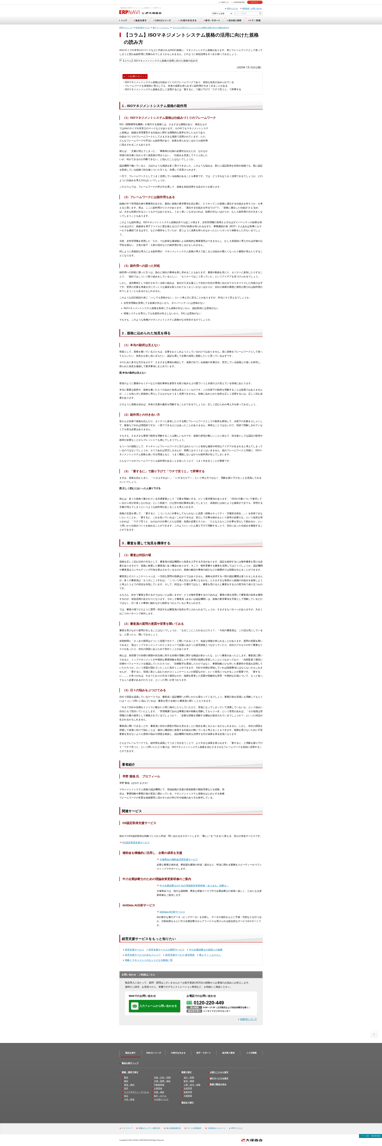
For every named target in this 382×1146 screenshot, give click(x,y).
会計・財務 (189, 1077)
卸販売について (248, 1019)
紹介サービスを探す (219, 1078)
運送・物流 (129, 1085)
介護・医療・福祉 (162, 1081)
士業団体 (158, 1088)
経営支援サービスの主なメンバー (143, 955)
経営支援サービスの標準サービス (166, 949)
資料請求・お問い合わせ (252, 8)
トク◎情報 (251, 1053)
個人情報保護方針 (174, 1128)
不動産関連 (159, 1085)
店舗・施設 (159, 1092)
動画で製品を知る (218, 1084)
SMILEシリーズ (153, 1053)
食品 (126, 1096)
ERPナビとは (232, 8)
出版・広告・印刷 (162, 1077)
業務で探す (186, 1072)
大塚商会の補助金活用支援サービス (179, 859)
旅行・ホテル (160, 1096)
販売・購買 (189, 1081)
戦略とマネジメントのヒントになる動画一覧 (149, 960)
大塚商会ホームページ (217, 1128)
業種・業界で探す (130, 1072)
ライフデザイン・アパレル (136, 1092)
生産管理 (188, 1088)
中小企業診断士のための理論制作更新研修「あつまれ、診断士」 (194, 885)
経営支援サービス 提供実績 (180, 955)
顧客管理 (188, 1092)
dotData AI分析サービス (172, 912)
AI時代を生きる (178, 1053)
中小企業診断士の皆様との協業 (205, 949)
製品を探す (130, 1053)
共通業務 (188, 1096)
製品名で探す (187, 1102)
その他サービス (161, 1099)
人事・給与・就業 (192, 1085)
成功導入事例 (228, 1053)
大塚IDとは (224, 2)
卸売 (126, 1088)
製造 (126, 1077)
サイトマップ (127, 1128)
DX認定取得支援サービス (136, 842)
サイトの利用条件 (194, 1128)
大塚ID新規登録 (239, 2)
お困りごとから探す (219, 1072)
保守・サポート (203, 1053)
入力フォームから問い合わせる (158, 1005)
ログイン (254, 2)
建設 (126, 1081)
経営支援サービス (134, 949)
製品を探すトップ (130, 1063)
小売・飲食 (129, 1099)
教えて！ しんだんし (210, 955)
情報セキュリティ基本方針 (149, 1128)
